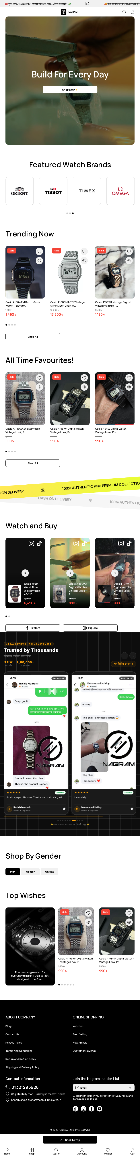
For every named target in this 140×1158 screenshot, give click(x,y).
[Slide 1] (58, 820)
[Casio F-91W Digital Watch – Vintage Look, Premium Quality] (115, 398)
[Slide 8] (76, 820)
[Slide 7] (72, 820)
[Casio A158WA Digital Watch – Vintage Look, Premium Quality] (70, 398)
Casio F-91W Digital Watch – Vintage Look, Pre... (112, 430)
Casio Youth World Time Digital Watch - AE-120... (33, 589)
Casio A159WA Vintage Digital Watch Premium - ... (113, 303)
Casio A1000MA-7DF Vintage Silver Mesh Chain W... (67, 303)
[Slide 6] (70, 820)
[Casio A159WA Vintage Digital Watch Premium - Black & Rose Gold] (115, 272)
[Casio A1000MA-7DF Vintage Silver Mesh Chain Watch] (70, 272)
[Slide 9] (79, 820)
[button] (133, 12)
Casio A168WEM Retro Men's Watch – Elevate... (22, 303)
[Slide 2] (60, 820)
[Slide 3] (62, 820)
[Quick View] (39, 260)
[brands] (19, 191)
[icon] (31, 543)
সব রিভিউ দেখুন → (123, 664)
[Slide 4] (65, 820)
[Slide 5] (67, 820)
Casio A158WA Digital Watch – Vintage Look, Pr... (68, 430)
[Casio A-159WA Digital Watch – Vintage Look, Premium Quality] (25, 398)
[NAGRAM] (70, 11)
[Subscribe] (130, 1087)
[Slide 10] (82, 820)
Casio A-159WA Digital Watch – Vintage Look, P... (23, 430)
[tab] (30, 871)
